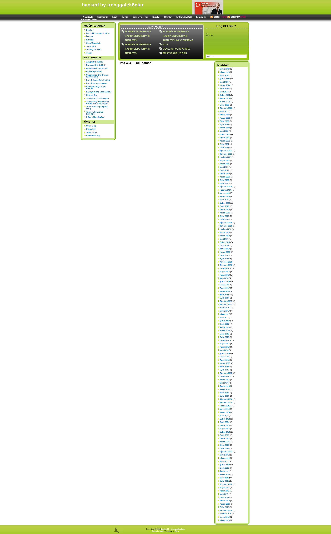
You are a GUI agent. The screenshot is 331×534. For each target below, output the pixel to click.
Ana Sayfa (88, 17)
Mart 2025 (224, 82)
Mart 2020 (224, 200)
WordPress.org (93, 136)
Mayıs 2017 (225, 311)
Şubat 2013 (225, 432)
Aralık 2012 (225, 438)
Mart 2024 (224, 92)
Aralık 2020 (225, 173)
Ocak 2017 (224, 324)
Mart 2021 (224, 167)
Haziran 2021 (225, 157)
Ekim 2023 (224, 105)
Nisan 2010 (225, 520)
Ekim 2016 (224, 334)
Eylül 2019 (224, 219)
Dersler (168, 17)
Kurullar (156, 17)
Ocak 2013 (224, 435)
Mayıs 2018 (225, 272)
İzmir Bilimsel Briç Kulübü (98, 80)
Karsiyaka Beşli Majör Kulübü (96, 88)
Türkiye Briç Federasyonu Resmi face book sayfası (97, 102)
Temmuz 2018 (226, 265)
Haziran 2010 (225, 514)
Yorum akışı (91, 132)
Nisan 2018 (225, 275)
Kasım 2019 (225, 213)
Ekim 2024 (224, 88)
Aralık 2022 (225, 115)
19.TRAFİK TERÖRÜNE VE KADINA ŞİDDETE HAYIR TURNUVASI (138, 35)
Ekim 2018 (224, 255)
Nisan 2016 (225, 347)
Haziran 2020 (225, 190)
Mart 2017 (224, 317)
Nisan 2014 (225, 412)
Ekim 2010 (224, 507)
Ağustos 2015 (226, 373)
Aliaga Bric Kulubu (94, 62)
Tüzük (115, 17)
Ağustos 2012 (226, 452)
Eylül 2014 (224, 396)
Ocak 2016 (224, 357)
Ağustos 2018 (226, 262)
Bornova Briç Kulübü (95, 65)
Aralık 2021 (225, 138)
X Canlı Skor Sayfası (95, 117)
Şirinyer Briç (91, 95)
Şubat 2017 (225, 321)
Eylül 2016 (224, 337)
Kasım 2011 (225, 474)
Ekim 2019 (224, 216)
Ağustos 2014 (226, 399)
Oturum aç (91, 126)
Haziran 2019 (225, 229)
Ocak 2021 (224, 170)
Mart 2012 (224, 461)
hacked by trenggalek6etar (113, 4)
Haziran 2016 (225, 340)
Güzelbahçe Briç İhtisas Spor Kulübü (97, 76)
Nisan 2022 (225, 128)
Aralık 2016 (225, 327)
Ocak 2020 (224, 206)
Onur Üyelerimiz (140, 17)
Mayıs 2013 (225, 429)
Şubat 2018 (225, 281)
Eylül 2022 (224, 124)
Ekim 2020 (224, 180)
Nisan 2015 (225, 380)
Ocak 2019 (224, 245)
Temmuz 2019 (226, 226)
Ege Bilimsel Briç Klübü (97, 68)
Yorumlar (235, 17)
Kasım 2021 (225, 141)
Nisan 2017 (225, 314)
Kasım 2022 (225, 118)
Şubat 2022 (225, 134)
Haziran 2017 (225, 308)
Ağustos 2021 (226, 151)
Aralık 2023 (225, 98)
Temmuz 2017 (226, 304)
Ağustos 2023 (226, 108)
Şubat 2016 (225, 353)
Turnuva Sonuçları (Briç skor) (97, 108)
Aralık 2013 (225, 425)
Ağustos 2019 (226, 223)
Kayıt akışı (91, 129)
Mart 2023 (224, 111)
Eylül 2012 (224, 448)
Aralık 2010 (225, 501)
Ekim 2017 (224, 295)
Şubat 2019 (225, 242)
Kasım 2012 (225, 442)
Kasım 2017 (225, 291)
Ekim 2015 (224, 366)
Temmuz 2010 (226, 510)
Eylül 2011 (224, 481)
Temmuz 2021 (226, 154)
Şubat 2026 (225, 79)
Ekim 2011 (224, 478)
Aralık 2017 (225, 288)
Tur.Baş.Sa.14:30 (184, 17)
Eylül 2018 (224, 259)
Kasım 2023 (225, 102)
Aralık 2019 (225, 209)
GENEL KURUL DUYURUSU (176, 49)
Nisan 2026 (225, 72)
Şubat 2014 (225, 419)
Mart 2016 (224, 350)
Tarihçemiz (102, 17)
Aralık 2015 (225, 360)
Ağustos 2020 (226, 187)
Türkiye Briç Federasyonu (97, 98)
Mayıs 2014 (225, 409)
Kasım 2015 (225, 363)
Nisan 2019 (225, 236)
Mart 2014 (224, 416)
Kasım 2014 (225, 389)
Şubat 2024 (225, 95)
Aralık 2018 (225, 249)
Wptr (177, 531)
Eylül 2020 (224, 183)
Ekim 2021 (224, 144)
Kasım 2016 (225, 330)
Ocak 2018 (224, 285)
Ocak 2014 (224, 422)
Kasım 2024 (225, 85)
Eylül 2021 (224, 147)
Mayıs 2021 (225, 160)
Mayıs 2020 (225, 193)
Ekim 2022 (224, 121)
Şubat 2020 (225, 203)
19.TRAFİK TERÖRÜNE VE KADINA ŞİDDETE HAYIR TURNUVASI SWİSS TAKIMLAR (178, 35)
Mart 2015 (224, 383)
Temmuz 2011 (226, 484)
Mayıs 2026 (225, 69)
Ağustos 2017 (226, 301)
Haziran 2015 (225, 376)
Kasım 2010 (225, 504)
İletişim (125, 17)
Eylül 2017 (224, 298)
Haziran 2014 (225, 406)
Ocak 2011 (224, 497)
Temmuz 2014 (226, 402)
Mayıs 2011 (224, 487)
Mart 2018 (224, 278)
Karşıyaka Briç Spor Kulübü (98, 92)
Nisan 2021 (225, 164)
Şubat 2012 (225, 465)
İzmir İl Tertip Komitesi (96, 83)
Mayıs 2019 (225, 232)
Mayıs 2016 (225, 344)
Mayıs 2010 (225, 517)
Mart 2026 (224, 75)
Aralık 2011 (224, 471)
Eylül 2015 (224, 370)
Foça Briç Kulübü (94, 72)
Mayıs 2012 (225, 455)
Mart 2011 (224, 494)
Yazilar (217, 17)
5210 (165, 44)
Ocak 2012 (224, 468)
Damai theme (158, 531)
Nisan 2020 (225, 196)
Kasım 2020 (225, 177)
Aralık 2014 (225, 386)
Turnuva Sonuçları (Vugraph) (94, 113)
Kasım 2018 (225, 252)
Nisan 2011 (224, 491)
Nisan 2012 (225, 458)
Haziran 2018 (225, 268)
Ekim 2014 (224, 393)
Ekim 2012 (224, 445)
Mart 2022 (224, 131)
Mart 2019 (224, 239)
